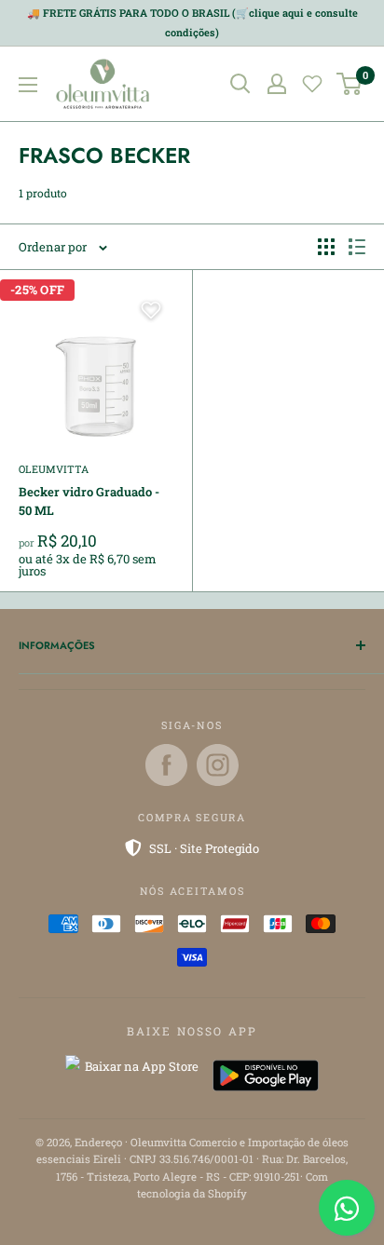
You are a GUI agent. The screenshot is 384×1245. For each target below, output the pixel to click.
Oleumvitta (54, 469)
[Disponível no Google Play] (266, 1075)
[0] (350, 84)
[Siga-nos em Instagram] (218, 765)
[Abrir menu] (28, 84)
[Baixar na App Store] (134, 1075)
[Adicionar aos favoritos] (151, 310)
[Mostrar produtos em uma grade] (326, 246)
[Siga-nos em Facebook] (166, 765)
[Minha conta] (276, 84)
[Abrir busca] (240, 84)
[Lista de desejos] (312, 84)
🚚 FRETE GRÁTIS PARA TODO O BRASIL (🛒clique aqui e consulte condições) (192, 22)
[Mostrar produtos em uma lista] (357, 246)
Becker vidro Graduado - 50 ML (89, 501)
